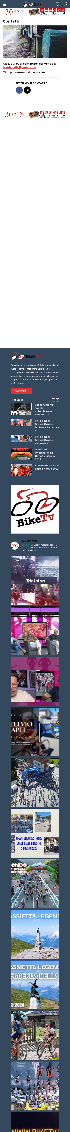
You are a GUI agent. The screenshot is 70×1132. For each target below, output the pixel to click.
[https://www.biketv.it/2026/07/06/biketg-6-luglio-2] (35, 1035)
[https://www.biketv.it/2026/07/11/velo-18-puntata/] (35, 681)
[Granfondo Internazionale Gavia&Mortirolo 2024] (21, 454)
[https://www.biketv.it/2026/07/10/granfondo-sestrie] (35, 833)
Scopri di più (21, 391)
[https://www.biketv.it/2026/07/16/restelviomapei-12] (35, 731)
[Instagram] (27, 90)
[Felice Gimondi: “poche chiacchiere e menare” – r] (21, 409)
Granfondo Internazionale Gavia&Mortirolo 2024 (45, 454)
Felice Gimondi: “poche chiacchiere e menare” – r (44, 409)
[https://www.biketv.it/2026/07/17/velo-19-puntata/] (35, 630)
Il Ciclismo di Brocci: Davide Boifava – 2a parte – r (47, 425)
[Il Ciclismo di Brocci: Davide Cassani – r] (21, 438)
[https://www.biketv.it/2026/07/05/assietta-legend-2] (35, 984)
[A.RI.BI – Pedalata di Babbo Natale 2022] (21, 470)
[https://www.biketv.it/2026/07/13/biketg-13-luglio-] (35, 782)
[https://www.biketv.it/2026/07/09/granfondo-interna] (35, 883)
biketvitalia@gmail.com (19, 67)
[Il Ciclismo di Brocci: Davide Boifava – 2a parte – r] (21, 422)
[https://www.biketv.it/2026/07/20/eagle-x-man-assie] (35, 580)
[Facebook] (19, 90)
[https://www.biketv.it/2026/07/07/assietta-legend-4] (35, 934)
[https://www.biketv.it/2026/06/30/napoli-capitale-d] (35, 1086)
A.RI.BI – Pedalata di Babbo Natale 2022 (47, 467)
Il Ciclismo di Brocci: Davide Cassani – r (44, 440)
